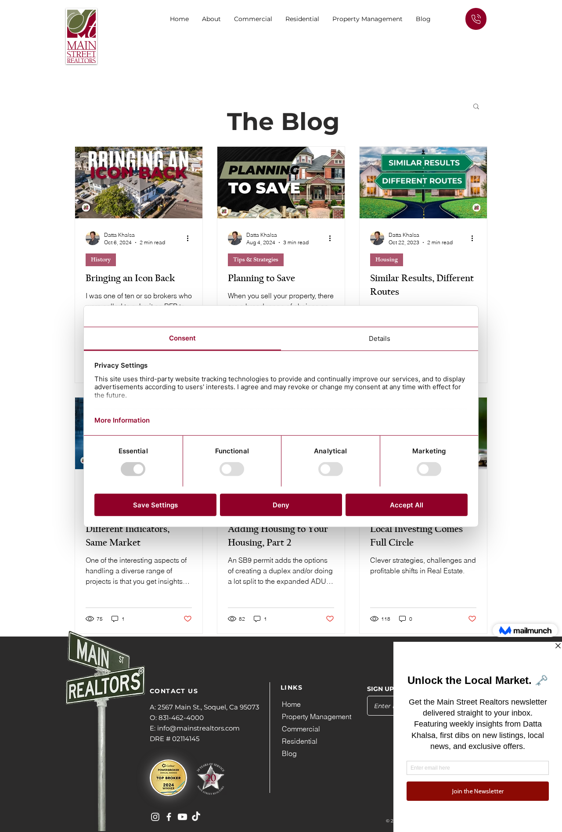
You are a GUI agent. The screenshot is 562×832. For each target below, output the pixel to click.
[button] (253, 19)
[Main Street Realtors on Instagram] (155, 816)
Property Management (316, 716)
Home (291, 704)
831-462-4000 (181, 717)
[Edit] (475, 19)
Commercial (301, 728)
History (101, 259)
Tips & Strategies (255, 259)
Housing (386, 259)
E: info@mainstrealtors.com (195, 728)
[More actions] (190, 238)
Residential (299, 741)
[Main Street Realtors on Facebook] (168, 816)
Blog (289, 753)
